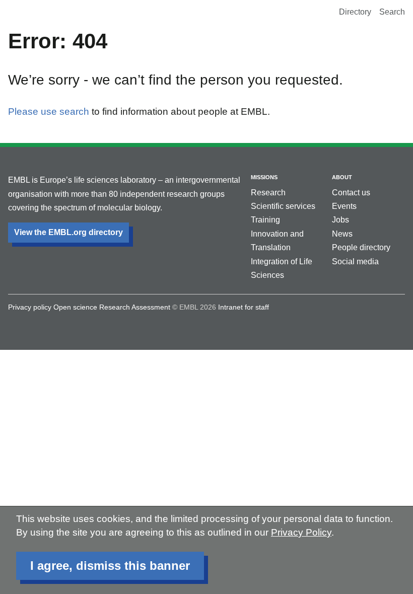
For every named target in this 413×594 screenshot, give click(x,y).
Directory (355, 12)
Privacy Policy (301, 532)
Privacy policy (29, 307)
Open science (75, 307)
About (342, 177)
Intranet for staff (243, 307)
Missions (264, 177)
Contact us (351, 192)
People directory (361, 247)
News (342, 234)
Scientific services (283, 206)
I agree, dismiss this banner (110, 565)
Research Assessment (134, 307)
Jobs (340, 219)
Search (392, 12)
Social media (355, 261)
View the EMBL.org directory (68, 232)
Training (265, 219)
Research (268, 192)
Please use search (48, 111)
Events (344, 206)
